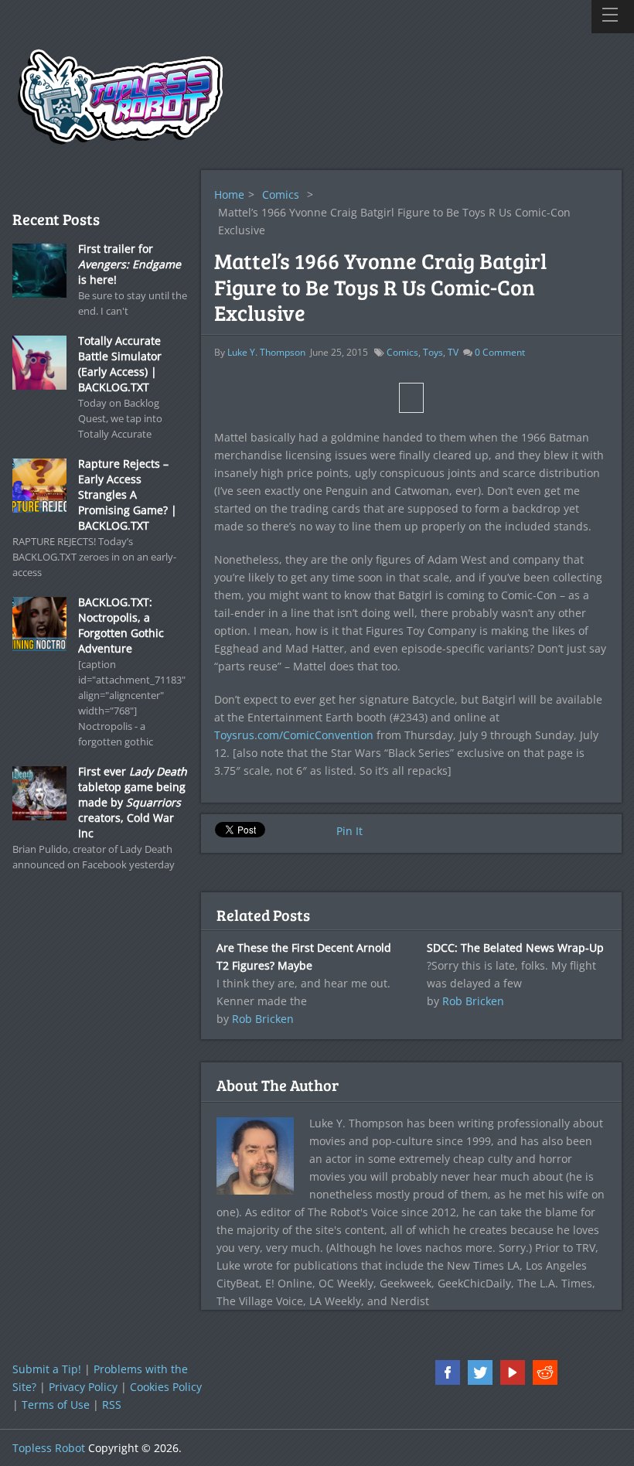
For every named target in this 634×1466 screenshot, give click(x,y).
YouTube (512, 1372)
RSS (111, 1404)
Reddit (545, 1372)
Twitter (480, 1372)
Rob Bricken (263, 1018)
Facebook (447, 1372)
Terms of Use (56, 1404)
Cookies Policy (166, 1386)
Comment (500, 352)
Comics (280, 194)
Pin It (349, 830)
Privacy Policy (83, 1386)
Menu (612, 16)
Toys (433, 352)
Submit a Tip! (46, 1369)
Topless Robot (48, 1447)
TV (453, 352)
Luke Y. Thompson (266, 352)
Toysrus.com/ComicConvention (293, 735)
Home (229, 194)
